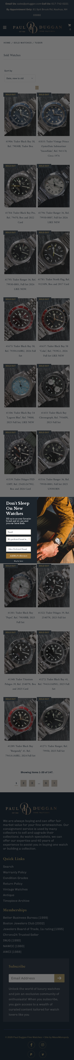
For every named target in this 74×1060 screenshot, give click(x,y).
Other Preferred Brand (15, 544)
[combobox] (18, 539)
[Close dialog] (70, 500)
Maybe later (18, 560)
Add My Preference (18, 556)
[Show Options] (29, 539)
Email (8, 527)
